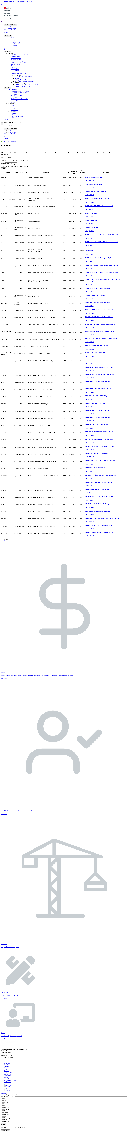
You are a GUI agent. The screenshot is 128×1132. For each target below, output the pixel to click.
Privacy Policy (8, 1074)
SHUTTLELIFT (15, 43)
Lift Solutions (15, 69)
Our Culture (14, 94)
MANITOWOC (15, 37)
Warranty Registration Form (18, 62)
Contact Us (14, 108)
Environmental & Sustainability (19, 99)
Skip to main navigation (19, 1)
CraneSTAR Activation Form (23, 86)
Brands (3, 163)
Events (13, 106)
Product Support (5, 808)
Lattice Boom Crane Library (19, 73)
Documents (7, 1104)
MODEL (3, 165)
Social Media (14, 110)
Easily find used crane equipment (10, 947)
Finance (13, 67)
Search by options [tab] (6, 157)
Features (6, 1107)
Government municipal (17, 70)
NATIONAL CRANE (17, 42)
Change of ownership (17, 61)
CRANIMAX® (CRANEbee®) (23, 76)
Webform (6, 1121)
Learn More (4, 1039)
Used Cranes (14, 45)
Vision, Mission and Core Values (20, 91)
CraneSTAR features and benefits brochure (26, 84)
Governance (14, 100)
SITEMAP (7, 1063)
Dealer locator (8, 1064)
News (12, 105)
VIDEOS (13, 117)
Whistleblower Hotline (10, 1080)
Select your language (6, 125)
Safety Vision (15, 97)
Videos (6, 1119)
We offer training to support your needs (11, 1036)
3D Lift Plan (18, 78)
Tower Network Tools (17, 64)
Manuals (6, 138)
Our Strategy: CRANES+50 (19, 92)
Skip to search (30, 1)
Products (6, 1114)
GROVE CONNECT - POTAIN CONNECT (24, 54)
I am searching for (6, 1095)
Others (6, 1112)
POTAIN (13, 40)
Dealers (6, 1102)
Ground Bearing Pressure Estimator (24, 81)
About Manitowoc (13, 89)
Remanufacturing (16, 58)
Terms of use (7, 1075)
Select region (4, 122)
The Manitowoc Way (17, 96)
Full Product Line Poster (18, 116)
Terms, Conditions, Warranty (12, 1078)
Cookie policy (8, 1072)
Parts (5, 48)
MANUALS (7, 50)
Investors (13, 102)
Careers (6, 119)
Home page (7, 1109)
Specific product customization (9, 995)
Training (13, 65)
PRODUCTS (8, 35)
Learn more (4, 814)
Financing (3, 672)
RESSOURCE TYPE (7, 166)
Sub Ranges (7, 1118)
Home (6, 136)
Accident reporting (16, 59)
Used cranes (7, 1067)
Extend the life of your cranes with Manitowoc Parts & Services (18, 811)
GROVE (13, 39)
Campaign (7, 1100)
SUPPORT (7, 51)
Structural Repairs (16, 56)
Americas (13, 113)
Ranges (6, 1116)
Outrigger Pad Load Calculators (23, 80)
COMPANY (8, 88)
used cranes (4, 944)
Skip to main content (6, 1)
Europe (13, 114)
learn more (4, 678)
